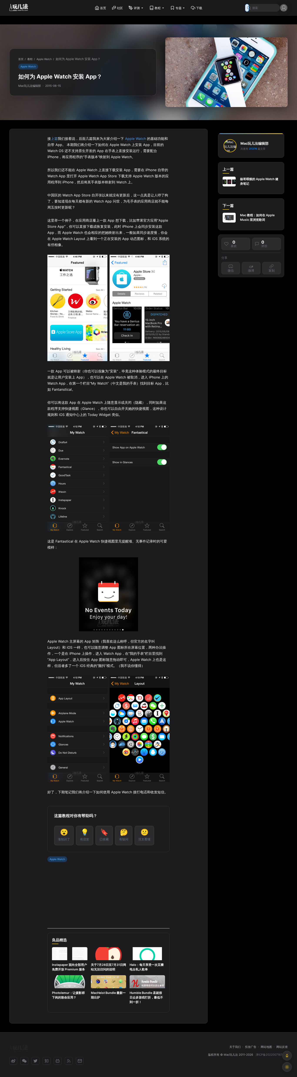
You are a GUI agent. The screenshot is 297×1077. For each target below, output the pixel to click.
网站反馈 (282, 1047)
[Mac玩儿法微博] (13, 1061)
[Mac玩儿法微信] (24, 1061)
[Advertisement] (108, 898)
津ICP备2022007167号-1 (272, 1054)
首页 (103, 8)
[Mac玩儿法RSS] (69, 1061)
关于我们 (235, 1047)
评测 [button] (137, 8)
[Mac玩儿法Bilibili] (58, 1061)
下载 (199, 8)
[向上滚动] (287, 1055)
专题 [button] (178, 8)
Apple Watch (28, 66)
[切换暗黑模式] (287, 1067)
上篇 (54, 138)
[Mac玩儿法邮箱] (80, 1061)
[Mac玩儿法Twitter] (35, 1061)
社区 (120, 8)
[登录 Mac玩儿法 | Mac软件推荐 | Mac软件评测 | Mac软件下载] (284, 7)
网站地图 (266, 1047)
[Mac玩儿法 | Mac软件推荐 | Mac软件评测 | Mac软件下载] (20, 7)
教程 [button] (158, 8)
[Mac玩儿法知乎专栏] (46, 1061)
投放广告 (250, 1047)
